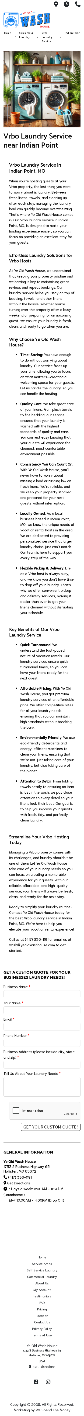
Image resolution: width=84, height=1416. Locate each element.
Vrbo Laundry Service (47, 37)
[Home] (27, 19)
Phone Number (16, 1035)
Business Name (17, 986)
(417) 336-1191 (20, 1176)
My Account (42, 1289)
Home (7, 32)
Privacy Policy (42, 1328)
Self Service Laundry (42, 1270)
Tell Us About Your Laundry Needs (32, 1073)
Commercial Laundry (42, 1276)
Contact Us (42, 1322)
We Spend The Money (53, 1409)
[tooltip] (56, 4)
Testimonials (42, 1296)
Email (9, 1018)
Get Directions (18, 1182)
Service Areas (42, 1263)
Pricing (42, 1309)
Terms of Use (42, 1335)
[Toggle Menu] (75, 19)
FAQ (42, 1302)
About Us (42, 1283)
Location (42, 1315)
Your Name (13, 1002)
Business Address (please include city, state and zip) (39, 1054)
